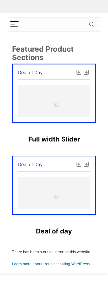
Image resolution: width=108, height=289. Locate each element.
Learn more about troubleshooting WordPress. (51, 263)
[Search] (91, 24)
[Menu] (14, 24)
